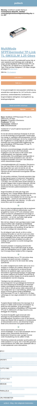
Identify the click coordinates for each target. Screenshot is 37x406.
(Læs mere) (13, 69)
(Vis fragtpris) (11, 72)
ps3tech (18, 3)
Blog (11, 403)
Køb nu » (18, 83)
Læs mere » (18, 77)
